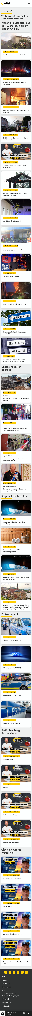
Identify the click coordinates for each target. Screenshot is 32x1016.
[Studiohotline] (26, 972)
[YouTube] (18, 972)
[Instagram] (14, 972)
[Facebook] (10, 972)
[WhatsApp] (5, 972)
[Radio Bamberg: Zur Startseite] (14, 3)
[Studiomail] (22, 972)
